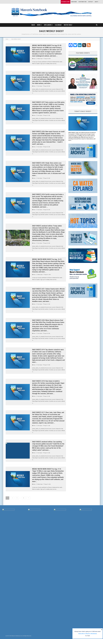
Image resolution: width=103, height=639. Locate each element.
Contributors (82, 1)
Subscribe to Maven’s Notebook (87, 633)
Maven (34, 58)
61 (23, 497)
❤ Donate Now (65, 1)
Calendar (58, 25)
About (96, 1)
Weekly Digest (40, 58)
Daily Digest (40, 86)
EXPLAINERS (48, 25)
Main (33, 25)
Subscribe (74, 1)
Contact (90, 1)
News (39, 25)
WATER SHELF (68, 25)
